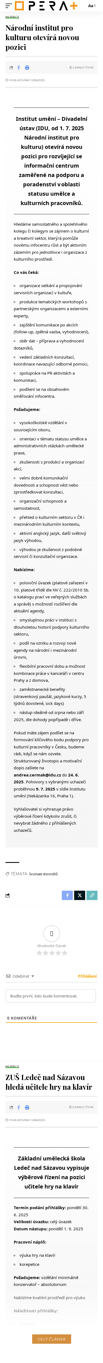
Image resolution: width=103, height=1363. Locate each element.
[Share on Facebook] (19, 67)
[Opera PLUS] (46, 5)
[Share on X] (79, 895)
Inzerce (12, 17)
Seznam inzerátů (43, 873)
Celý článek (52, 1339)
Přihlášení (87, 976)
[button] (10, 5)
